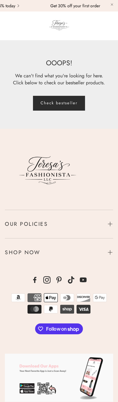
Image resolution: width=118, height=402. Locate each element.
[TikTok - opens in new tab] (71, 280)
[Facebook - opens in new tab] (34, 280)
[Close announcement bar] (111, 4)
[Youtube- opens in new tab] (83, 280)
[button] (8, 25)
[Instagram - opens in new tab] (47, 280)
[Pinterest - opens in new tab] (59, 280)
